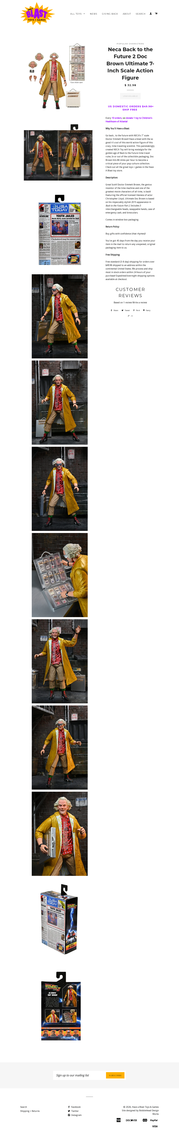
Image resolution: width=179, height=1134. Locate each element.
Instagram (76, 1115)
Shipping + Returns (30, 1111)
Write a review (139, 302)
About (127, 14)
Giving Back (110, 14)
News (93, 14)
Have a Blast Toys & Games (145, 1107)
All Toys (76, 14)
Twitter (75, 1111)
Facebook (76, 1107)
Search (141, 14)
